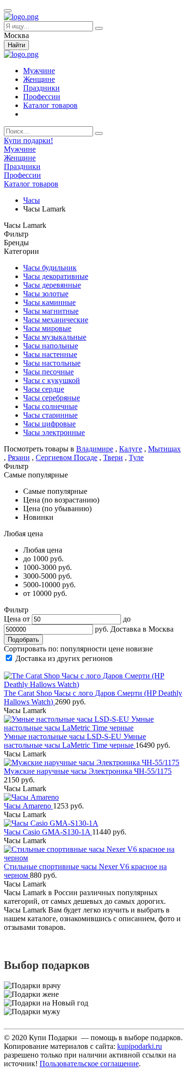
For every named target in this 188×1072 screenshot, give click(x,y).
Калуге (130, 449)
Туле (136, 457)
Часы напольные (50, 346)
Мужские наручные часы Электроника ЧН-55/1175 (88, 771)
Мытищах (164, 449)
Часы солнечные (50, 406)
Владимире (94, 449)
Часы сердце (43, 389)
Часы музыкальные (54, 337)
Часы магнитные (51, 311)
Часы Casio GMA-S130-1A (48, 832)
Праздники (41, 88)
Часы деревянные (52, 285)
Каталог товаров (50, 105)
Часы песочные (48, 372)
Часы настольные (52, 363)
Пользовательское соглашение (89, 1063)
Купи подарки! (28, 140)
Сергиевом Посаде (66, 457)
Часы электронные (54, 432)
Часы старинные (50, 415)
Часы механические (55, 320)
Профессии (41, 97)
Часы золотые (45, 294)
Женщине (39, 79)
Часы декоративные (55, 276)
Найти (16, 45)
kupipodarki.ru (139, 1046)
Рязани (19, 457)
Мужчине (39, 70)
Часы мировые (47, 328)
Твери (113, 457)
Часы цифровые (49, 424)
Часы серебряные (51, 398)
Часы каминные (49, 302)
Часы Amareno (28, 806)
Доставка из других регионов (64, 658)
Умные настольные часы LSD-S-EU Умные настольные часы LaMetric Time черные (75, 740)
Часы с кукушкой (51, 380)
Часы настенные (50, 354)
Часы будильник (50, 268)
